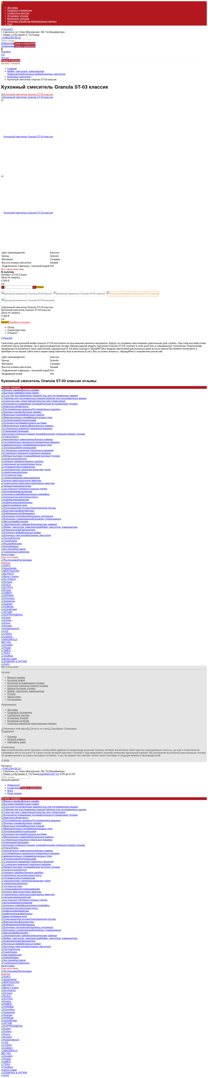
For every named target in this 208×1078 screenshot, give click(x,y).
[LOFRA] (6, 634)
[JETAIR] (6, 612)
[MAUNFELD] (9, 639)
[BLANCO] (7, 573)
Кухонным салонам (18, 18)
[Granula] (6, 604)
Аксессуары (14, 696)
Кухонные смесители (53, 74)
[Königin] (6, 625)
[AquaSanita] (8, 568)
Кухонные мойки (32, 74)
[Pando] (6, 647)
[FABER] (6, 593)
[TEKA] (5, 653)
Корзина (12, 736)
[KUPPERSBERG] (12, 615)
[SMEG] (6, 650)
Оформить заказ (16, 742)
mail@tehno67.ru (49, 774)
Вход (10, 790)
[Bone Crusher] (10, 576)
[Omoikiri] (7, 645)
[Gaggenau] (8, 601)
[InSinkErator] (9, 609)
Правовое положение (19, 10)
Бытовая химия (16, 680)
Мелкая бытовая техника (21, 688)
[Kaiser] (6, 617)
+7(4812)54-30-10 (11, 37)
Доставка (12, 7)
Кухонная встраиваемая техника (25, 683)
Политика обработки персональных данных (32, 21)
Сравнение (18, 46)
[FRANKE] (7, 595)
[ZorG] (5, 664)
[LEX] (4, 631)
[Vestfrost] (7, 656)
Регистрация (14, 793)
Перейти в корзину (19, 322)
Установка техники (17, 16)
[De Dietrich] (8, 579)
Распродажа (14, 699)
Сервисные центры (18, 13)
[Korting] (6, 620)
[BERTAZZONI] (10, 571)
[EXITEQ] (7, 587)
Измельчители (15, 74)
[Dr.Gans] (6, 582)
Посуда (11, 694)
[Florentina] (8, 598)
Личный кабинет (16, 739)
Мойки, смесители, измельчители (25, 71)
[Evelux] (6, 590)
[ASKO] (6, 565)
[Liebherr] (7, 636)
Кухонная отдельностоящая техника (27, 685)
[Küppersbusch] (10, 628)
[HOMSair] (7, 606)
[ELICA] (6, 584)
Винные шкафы (16, 677)
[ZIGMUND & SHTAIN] (14, 661)
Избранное (18, 43)
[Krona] (5, 623)
